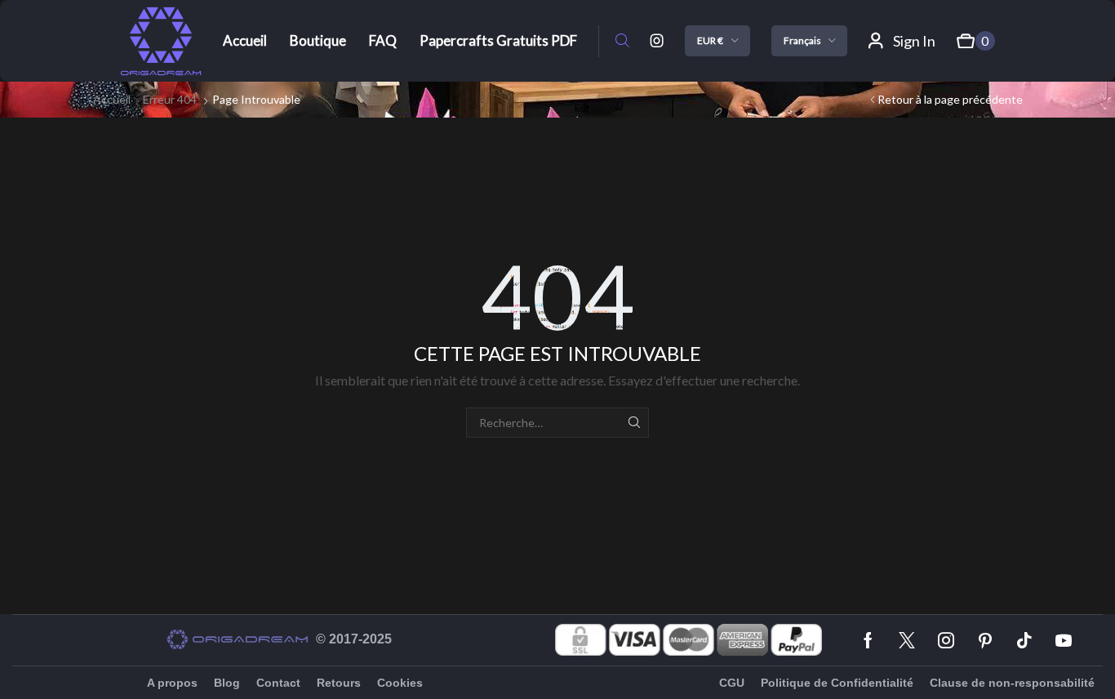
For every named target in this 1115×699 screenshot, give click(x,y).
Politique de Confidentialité (837, 682)
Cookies (400, 682)
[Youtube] (1063, 640)
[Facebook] (868, 640)
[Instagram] (657, 40)
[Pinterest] (985, 640)
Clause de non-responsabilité (1012, 682)
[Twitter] (907, 640)
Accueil (112, 99)
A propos (172, 682)
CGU (731, 682)
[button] (622, 41)
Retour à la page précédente (950, 99)
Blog (227, 682)
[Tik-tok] (1024, 640)
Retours (339, 682)
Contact (278, 682)
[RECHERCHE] (634, 422)
